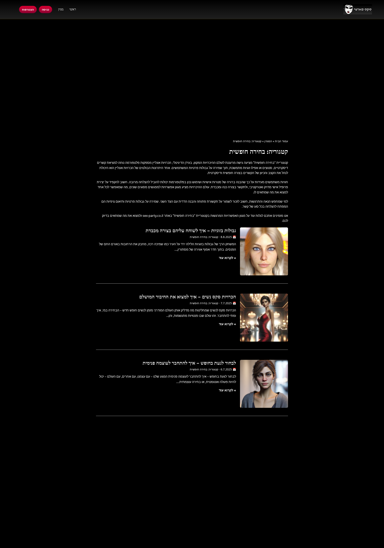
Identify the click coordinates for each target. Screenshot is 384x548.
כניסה (45, 9)
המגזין (268, 141)
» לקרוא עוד (227, 258)
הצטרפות (28, 9)
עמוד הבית (281, 141)
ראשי (72, 9)
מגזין (60, 9)
